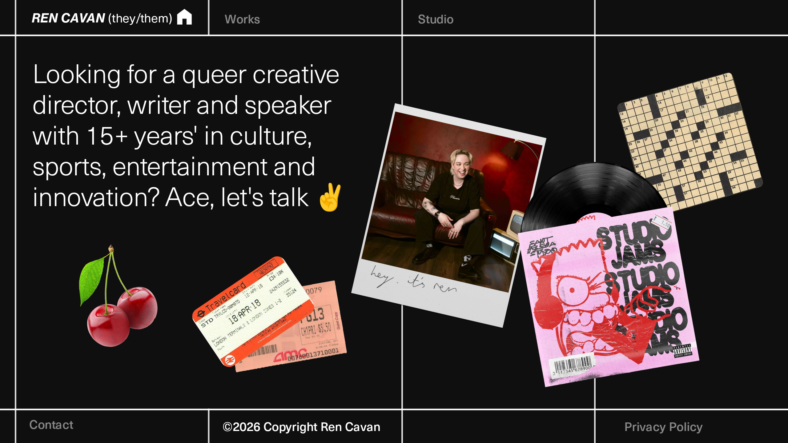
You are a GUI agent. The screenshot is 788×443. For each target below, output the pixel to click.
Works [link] (242, 17)
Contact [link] (51, 423)
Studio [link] (435, 17)
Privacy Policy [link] (663, 425)
